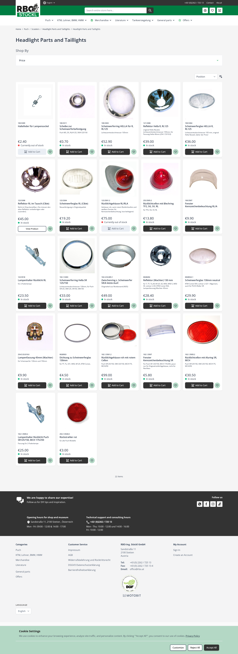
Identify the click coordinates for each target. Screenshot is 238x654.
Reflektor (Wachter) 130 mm (158, 280)
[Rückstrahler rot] (77, 412)
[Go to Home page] (28, 9)
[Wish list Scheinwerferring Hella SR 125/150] (92, 306)
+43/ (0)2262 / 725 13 (194, 2)
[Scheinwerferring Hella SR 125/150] (77, 255)
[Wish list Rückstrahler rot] (92, 460)
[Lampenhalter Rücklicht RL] (35, 255)
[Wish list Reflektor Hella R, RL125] (175, 152)
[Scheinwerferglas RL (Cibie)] (77, 179)
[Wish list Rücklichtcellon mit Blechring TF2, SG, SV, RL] (175, 228)
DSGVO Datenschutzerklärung (84, 565)
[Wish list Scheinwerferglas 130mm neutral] (217, 306)
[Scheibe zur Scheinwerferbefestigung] (77, 101)
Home (18, 29)
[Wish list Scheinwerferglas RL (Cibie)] (92, 228)
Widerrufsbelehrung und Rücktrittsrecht (89, 560)
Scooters (35, 29)
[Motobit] (132, 595)
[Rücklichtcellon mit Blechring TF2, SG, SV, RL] (160, 179)
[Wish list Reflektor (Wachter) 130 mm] (175, 306)
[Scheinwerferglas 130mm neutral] (202, 255)
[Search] (150, 10)
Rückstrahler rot (68, 437)
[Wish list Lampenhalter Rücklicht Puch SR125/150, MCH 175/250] (50, 460)
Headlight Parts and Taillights (56, 29)
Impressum (74, 550)
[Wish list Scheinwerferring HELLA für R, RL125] (134, 152)
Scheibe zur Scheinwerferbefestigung (73, 127)
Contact (210, 2)
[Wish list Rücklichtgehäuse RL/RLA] (134, 228)
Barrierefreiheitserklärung (82, 570)
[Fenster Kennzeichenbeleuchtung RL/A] (202, 179)
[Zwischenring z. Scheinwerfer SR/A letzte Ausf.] (119, 255)
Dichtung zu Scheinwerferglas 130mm (75, 359)
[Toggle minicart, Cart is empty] (219, 10)
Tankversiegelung (141, 20)
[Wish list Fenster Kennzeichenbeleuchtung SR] (175, 385)
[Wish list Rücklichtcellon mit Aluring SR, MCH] (217, 385)
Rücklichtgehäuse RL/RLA (114, 203)
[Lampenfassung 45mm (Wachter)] (35, 333)
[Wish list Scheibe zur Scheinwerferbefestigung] (92, 152)
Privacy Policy (193, 635)
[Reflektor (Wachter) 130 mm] (160, 255)
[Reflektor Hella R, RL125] (160, 101)
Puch (48, 20)
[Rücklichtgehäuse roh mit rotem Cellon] (119, 333)
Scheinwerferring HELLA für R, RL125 (117, 127)
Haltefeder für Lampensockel (33, 126)
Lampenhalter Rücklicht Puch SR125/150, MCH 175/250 (33, 438)
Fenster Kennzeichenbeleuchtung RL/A (201, 205)
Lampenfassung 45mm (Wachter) (35, 357)
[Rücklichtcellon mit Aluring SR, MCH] (202, 333)
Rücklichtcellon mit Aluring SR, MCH (201, 359)
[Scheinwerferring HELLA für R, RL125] (119, 101)
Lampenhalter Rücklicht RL (32, 280)
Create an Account (183, 555)
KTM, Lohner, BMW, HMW (70, 20)
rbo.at (219, 2)
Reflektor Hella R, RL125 (155, 126)
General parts (164, 20)
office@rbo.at (137, 569)
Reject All (195, 647)
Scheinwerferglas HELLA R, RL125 (199, 127)
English (22, 611)
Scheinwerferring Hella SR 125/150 (73, 281)
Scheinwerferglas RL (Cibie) (74, 203)
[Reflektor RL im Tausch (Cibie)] (35, 179)
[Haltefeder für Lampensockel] (35, 101)
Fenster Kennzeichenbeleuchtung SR (158, 359)
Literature (120, 20)
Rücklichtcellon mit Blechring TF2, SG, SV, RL (158, 205)
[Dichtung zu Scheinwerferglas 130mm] (77, 333)
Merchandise (102, 20)
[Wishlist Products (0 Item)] (212, 10)
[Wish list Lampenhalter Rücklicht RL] (50, 306)
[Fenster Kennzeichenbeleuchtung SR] (160, 333)
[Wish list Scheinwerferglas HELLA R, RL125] (217, 152)
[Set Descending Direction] (220, 76)
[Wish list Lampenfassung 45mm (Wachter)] (50, 385)
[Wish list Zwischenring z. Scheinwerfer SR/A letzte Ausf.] (134, 306)
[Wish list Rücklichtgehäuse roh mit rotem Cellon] (134, 385)
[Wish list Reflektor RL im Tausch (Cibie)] (50, 229)
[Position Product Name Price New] (206, 77)
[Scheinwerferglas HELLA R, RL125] (202, 101)
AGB (70, 555)
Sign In (176, 550)
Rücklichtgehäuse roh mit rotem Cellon (118, 359)
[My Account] (205, 10)
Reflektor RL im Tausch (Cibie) (33, 203)
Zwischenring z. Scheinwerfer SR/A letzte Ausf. (116, 281)
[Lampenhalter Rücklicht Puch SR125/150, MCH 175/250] (35, 412)
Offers (186, 20)
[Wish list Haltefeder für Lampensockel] (50, 152)
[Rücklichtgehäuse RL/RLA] (119, 179)
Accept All (211, 647)
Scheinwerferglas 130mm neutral (202, 280)
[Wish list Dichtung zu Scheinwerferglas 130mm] (92, 385)
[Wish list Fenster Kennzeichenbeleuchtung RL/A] (217, 228)
